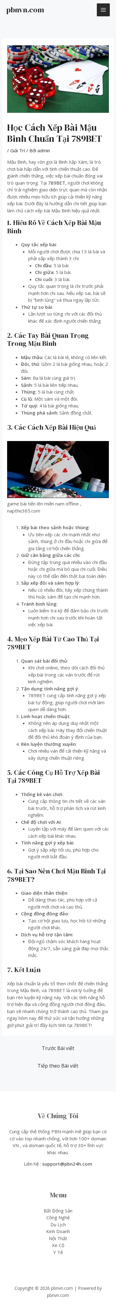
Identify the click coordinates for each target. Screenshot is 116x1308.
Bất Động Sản (58, 1211)
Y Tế (58, 1252)
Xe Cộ (58, 1245)
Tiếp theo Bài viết (57, 1065)
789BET (56, 183)
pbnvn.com (25, 10)
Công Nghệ (58, 1217)
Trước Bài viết (58, 1048)
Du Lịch (58, 1224)
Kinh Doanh (58, 1231)
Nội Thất (58, 1238)
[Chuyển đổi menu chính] (103, 10)
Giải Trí (17, 150)
